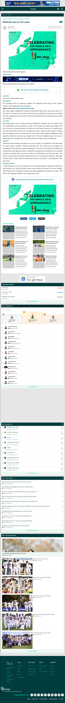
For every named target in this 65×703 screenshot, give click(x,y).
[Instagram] (38, 695)
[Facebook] (31, 695)
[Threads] (62, 695)
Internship (52, 674)
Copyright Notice (42, 666)
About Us (52, 666)
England (5, 141)
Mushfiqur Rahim (8, 163)
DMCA (40, 668)
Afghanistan (7, 74)
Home (3, 14)
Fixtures (19, 671)
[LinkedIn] (55, 695)
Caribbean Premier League (11, 668)
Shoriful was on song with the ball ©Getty (42, 577)
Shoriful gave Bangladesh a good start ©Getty (14, 553)
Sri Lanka (6, 121)
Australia (6, 96)
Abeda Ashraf (11, 27)
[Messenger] (52, 695)
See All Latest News (33, 530)
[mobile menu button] (2, 9)
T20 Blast (9, 672)
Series (18, 674)
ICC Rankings (20, 677)
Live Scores (20, 666)
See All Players (33, 386)
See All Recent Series (33, 301)
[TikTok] (45, 695)
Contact (51, 668)
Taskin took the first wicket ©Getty (40, 558)
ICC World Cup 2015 (23, 19)
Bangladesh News (32, 668)
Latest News (31, 666)
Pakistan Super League (10, 680)
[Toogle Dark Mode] (58, 8)
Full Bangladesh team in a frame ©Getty (41, 632)
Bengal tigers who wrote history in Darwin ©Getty (43, 614)
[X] (42, 695)
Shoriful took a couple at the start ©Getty (41, 595)
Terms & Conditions (43, 671)
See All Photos (33, 651)
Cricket (9, 14)
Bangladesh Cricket (12, 19)
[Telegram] (59, 695)
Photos (18, 668)
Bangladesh (7, 101)
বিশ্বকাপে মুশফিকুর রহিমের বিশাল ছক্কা (24, 108)
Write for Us (52, 671)
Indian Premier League (10, 675)
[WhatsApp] (48, 695)
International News (32, 671)
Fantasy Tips (31, 674)
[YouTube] (35, 695)
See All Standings (32, 473)
